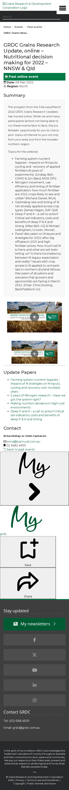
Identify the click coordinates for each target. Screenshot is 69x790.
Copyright (19, 783)
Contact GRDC (17, 712)
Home (7, 26)
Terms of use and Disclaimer (43, 780)
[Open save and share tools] (34, 479)
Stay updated (16, 611)
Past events (34, 26)
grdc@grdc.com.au (26, 727)
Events (19, 26)
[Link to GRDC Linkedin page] (34, 685)
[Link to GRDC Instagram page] (34, 700)
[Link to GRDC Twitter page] (34, 655)
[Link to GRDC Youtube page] (34, 670)
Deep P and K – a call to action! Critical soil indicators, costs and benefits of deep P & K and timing (37, 415)
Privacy (20, 780)
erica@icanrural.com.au (23, 441)
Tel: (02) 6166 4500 (16, 721)
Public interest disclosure (41, 783)
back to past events (20, 449)
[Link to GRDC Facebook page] (34, 640)
